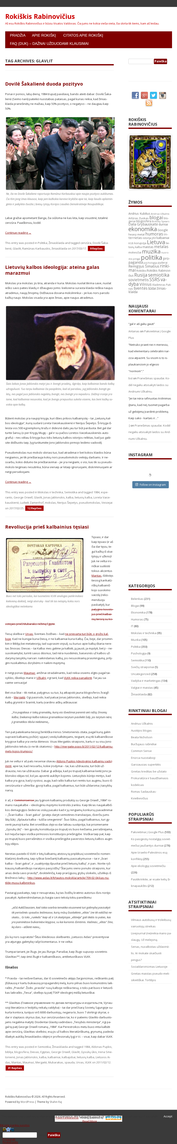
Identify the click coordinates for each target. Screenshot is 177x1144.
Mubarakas (55, 1062)
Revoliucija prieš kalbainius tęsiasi (47, 526)
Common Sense (141, 751)
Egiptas (45, 1052)
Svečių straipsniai (142, 667)
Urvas (29, 634)
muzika (151, 251)
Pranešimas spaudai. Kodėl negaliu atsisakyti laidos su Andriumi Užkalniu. (149, 384)
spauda (70, 1062)
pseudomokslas (89, 503)
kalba (69, 497)
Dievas (34, 1052)
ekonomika (142, 229)
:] (129, 425)
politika (151, 257)
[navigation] (88, 1135)
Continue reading (18, 233)
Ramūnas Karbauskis (36, 248)
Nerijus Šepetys (67, 503)
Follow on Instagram (153, 485)
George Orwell (23, 497)
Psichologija (139, 653)
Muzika (136, 640)
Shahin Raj (56, 1102)
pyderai (163, 262)
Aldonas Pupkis (101, 1047)
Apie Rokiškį (44, 35)
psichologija (150, 262)
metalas (161, 246)
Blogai (135, 606)
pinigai (136, 258)
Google (163, 230)
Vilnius (145, 284)
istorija (147, 238)
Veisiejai (106, 503)
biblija (9, 1052)
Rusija (140, 275)
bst (130, 378)
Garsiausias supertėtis (146, 764)
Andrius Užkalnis (160, 213)
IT (132, 626)
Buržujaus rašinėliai (143, 744)
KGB (131, 243)
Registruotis (10, 1142)
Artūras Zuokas (138, 218)
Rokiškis (141, 271)
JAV (154, 238)
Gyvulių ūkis (89, 1052)
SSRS (154, 279)
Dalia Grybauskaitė (143, 224)
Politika (42, 243)
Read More (89, 1121)
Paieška (42, 1135)
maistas (147, 247)
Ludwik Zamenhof (32, 503)
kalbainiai (54, 1057)
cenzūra (86, 243)
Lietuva (156, 242)
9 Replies (96, 248)
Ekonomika (138, 612)
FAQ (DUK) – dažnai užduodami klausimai (49, 44)
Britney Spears (160, 221)
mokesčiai (134, 252)
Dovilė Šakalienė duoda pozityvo (44, 83)
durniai (163, 224)
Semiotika (70, 492)
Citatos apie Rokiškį (83, 35)
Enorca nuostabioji (143, 758)
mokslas (50, 503)
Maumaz (29, 673)
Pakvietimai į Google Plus (147, 832)
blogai (156, 217)
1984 (96, 492)
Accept (168, 1116)
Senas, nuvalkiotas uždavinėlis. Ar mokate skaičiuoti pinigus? (150, 953)
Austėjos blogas (141, 730)
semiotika (158, 275)
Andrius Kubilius (139, 213)
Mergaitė (19, 697)
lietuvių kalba (83, 497)
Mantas (96, 576)
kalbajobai (69, 1057)
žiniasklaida (59, 248)
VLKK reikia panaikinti (78, 678)
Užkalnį (41, 678)
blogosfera (21, 1052)
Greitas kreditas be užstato (149, 771)
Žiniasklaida (56, 243)
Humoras (137, 619)
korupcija (140, 243)
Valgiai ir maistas (142, 688)
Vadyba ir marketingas (146, 681)
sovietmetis (138, 279)
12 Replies (34, 508)
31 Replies (15, 1068)
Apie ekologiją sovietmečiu (148, 866)
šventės (140, 288)
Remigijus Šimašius (143, 266)
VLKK (88, 1062)
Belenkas (137, 599)
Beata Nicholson (141, 737)
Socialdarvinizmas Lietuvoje (149, 967)
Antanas (133, 331)
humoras (154, 234)
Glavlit (17, 248)
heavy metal (136, 234)
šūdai (152, 288)
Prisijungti (9, 1139)
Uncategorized (140, 674)
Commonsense (24, 800)
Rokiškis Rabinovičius (40, 16)
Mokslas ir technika (50, 492)
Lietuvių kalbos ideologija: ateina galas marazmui (52, 270)
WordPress (28, 1102)
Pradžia (17, 35)
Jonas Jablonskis (54, 497)
